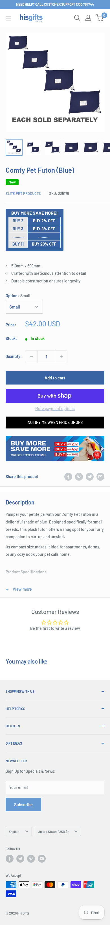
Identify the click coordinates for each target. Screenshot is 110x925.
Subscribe (23, 804)
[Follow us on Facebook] (10, 859)
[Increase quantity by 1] (61, 357)
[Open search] (77, 18)
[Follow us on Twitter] (20, 859)
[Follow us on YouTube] (42, 859)
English (14, 831)
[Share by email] (100, 477)
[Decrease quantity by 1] (31, 357)
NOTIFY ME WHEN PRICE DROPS (55, 422)
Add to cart (55, 377)
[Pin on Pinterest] (79, 477)
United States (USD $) (53, 831)
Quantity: (14, 356)
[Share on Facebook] (68, 477)
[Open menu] (8, 18)
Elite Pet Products (23, 193)
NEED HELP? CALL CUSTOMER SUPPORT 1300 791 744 (55, 4)
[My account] (88, 18)
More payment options (55, 408)
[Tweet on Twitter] (90, 477)
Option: (18, 295)
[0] (99, 17)
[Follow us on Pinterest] (31, 859)
